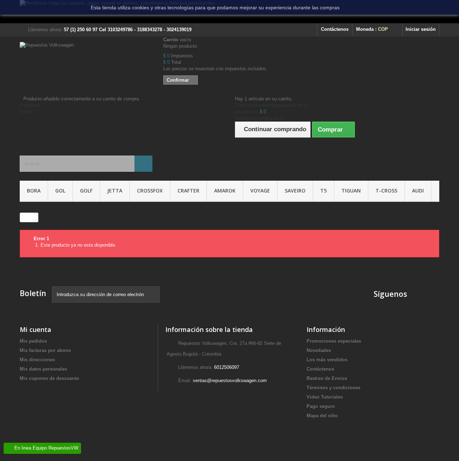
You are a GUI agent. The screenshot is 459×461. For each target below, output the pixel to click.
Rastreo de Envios (327, 378)
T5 (323, 190)
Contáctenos (335, 29)
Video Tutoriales (325, 397)
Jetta (114, 190)
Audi (418, 190)
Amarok (225, 190)
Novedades (319, 350)
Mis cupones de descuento (49, 378)
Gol (60, 190)
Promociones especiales (334, 341)
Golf (86, 190)
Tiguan (351, 190)
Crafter (188, 190)
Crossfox (150, 190)
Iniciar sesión (421, 29)
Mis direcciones (37, 359)
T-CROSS (386, 190)
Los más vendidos (327, 359)
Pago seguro (321, 406)
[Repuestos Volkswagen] (86, 62)
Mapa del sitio (322, 415)
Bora (34, 190)
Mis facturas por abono (45, 350)
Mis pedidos (33, 341)
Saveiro (295, 190)
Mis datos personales (43, 369)
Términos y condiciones (333, 387)
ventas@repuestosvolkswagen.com (230, 380)
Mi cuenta (35, 329)
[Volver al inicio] (27, 217)
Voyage (260, 190)
